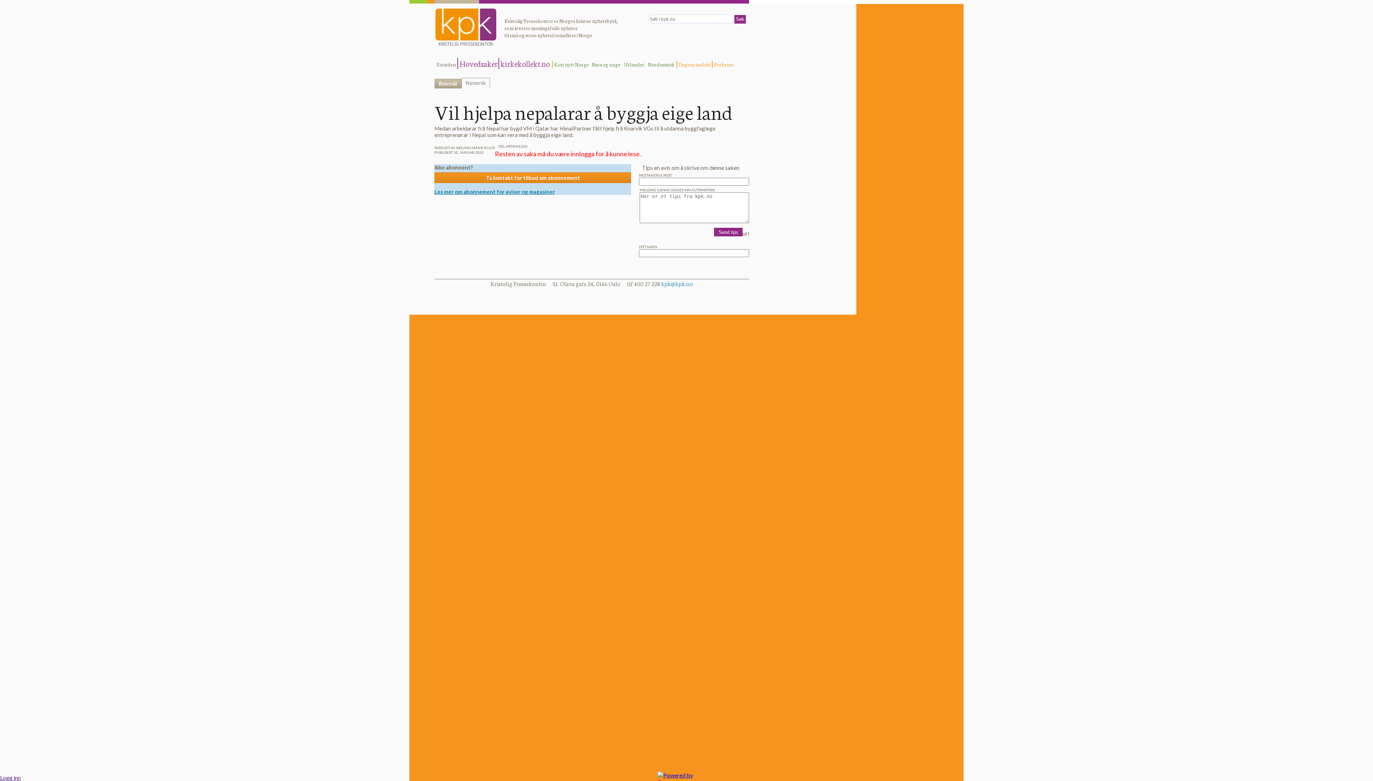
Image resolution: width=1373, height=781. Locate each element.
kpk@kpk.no (677, 283)
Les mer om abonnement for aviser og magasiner (494, 191)
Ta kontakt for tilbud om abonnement (533, 178)
